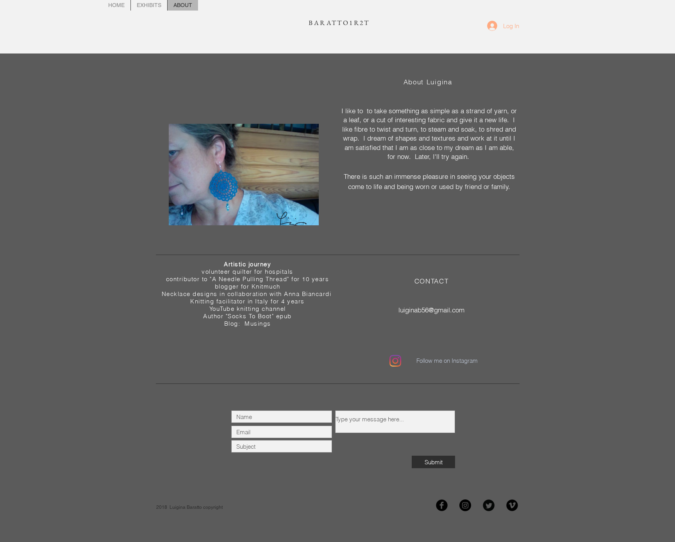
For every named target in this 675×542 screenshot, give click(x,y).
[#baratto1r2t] (395, 361)
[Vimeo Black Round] (512, 505)
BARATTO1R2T (338, 22)
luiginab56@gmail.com (431, 310)
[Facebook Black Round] (442, 505)
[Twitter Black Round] (489, 505)
